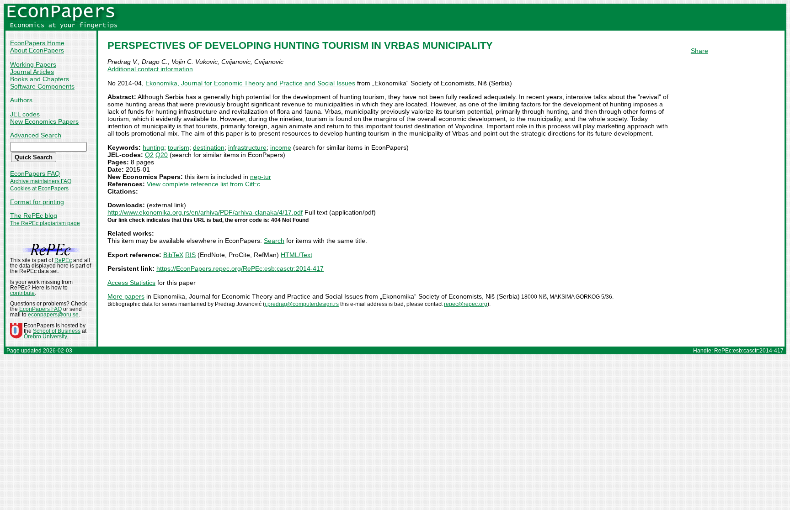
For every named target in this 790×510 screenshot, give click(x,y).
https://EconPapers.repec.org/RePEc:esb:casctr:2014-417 (240, 268)
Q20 (161, 154)
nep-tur (260, 176)
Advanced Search (35, 135)
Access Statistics (131, 282)
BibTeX (173, 254)
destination (208, 147)
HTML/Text (296, 254)
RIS (190, 254)
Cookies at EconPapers (39, 188)
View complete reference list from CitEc (203, 184)
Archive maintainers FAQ (40, 181)
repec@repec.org (465, 304)
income (280, 147)
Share (699, 50)
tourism (178, 147)
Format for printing (37, 201)
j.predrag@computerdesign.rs (302, 304)
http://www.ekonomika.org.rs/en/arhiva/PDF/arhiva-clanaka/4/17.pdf (205, 212)
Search (274, 240)
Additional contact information (150, 69)
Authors (21, 100)
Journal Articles (32, 71)
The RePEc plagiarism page (45, 223)
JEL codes (25, 114)
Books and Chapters (39, 79)
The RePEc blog (33, 215)
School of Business (56, 331)
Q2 (149, 154)
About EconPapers (37, 50)
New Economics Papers (44, 121)
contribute (22, 293)
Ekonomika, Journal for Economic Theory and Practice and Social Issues (250, 83)
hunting (153, 147)
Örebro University (45, 336)
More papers (125, 296)
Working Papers (33, 64)
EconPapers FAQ (35, 173)
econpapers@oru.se (53, 314)
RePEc (63, 260)
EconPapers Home (37, 43)
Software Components (42, 86)
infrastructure (247, 147)
